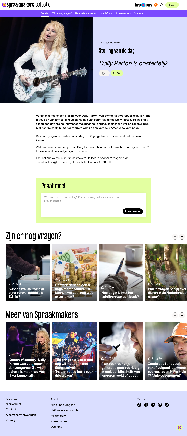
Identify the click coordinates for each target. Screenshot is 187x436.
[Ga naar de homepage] (27, 5)
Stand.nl (45, 13)
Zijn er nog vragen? (62, 13)
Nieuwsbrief (13, 404)
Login (172, 5)
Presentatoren (123, 13)
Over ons (138, 13)
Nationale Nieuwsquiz (86, 13)
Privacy (10, 420)
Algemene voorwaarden (21, 414)
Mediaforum (107, 13)
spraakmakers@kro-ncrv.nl (53, 162)
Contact (11, 409)
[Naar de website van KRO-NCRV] (144, 5)
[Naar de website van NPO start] (156, 5)
